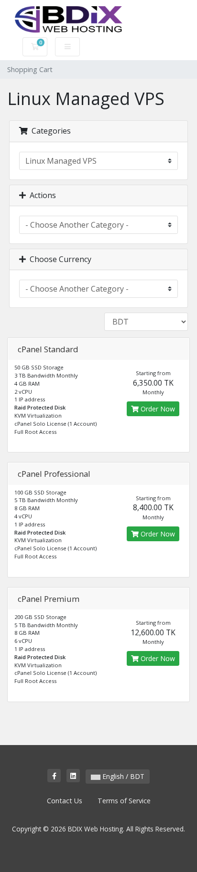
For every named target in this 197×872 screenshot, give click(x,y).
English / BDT (122, 776)
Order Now (157, 408)
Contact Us (64, 800)
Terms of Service (124, 800)
